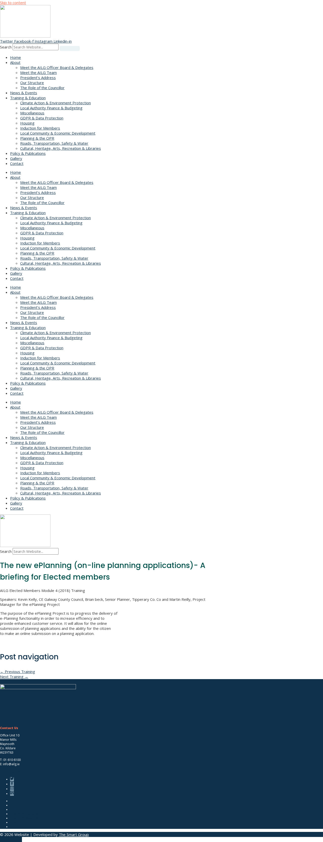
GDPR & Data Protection (41, 117)
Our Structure (32, 82)
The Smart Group (74, 834)
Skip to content (13, 2)
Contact (16, 163)
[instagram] (12, 789)
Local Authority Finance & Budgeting (51, 107)
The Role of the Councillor (42, 87)
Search (6, 46)
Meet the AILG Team (38, 72)
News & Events (23, 92)
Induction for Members (40, 128)
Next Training (14, 676)
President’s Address (38, 77)
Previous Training (17, 671)
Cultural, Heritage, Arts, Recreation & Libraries (60, 148)
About (15, 62)
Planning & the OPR (37, 138)
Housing (27, 123)
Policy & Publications (28, 153)
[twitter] (12, 779)
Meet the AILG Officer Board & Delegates (56, 67)
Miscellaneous (32, 112)
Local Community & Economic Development (57, 133)
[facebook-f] (12, 784)
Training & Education (28, 97)
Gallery (16, 158)
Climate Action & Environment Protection (55, 102)
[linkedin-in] (12, 793)
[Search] (70, 48)
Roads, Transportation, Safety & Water (54, 143)
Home (15, 57)
